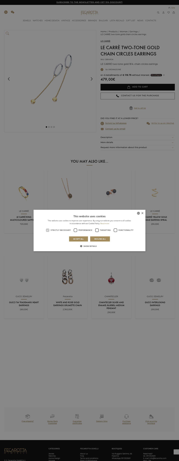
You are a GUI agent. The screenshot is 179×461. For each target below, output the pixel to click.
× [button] (142, 213)
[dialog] (89, 230)
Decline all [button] (100, 239)
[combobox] (138, 213)
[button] (89, 246)
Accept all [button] (78, 239)
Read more (104, 223)
